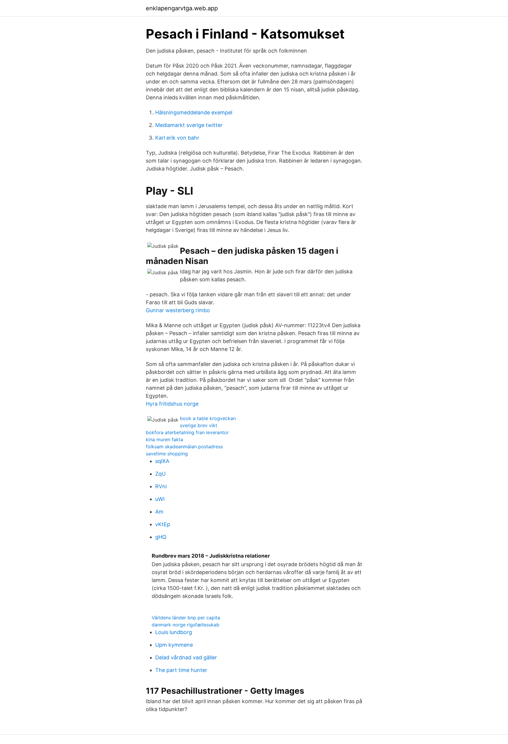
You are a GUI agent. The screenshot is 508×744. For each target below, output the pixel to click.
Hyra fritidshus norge (172, 404)
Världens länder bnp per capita (186, 618)
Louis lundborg (173, 632)
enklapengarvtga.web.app (182, 8)
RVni (161, 486)
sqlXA (162, 461)
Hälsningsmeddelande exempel (193, 112)
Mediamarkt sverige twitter (189, 125)
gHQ (160, 537)
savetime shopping (167, 454)
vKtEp (162, 524)
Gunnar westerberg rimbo (178, 310)
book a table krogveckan (208, 418)
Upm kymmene (174, 645)
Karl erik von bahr (177, 138)
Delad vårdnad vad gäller (186, 657)
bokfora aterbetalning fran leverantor (187, 432)
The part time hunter (181, 670)
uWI (160, 499)
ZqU (160, 474)
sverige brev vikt (198, 425)
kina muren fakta (164, 439)
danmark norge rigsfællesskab (185, 625)
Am (159, 512)
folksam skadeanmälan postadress (184, 446)
